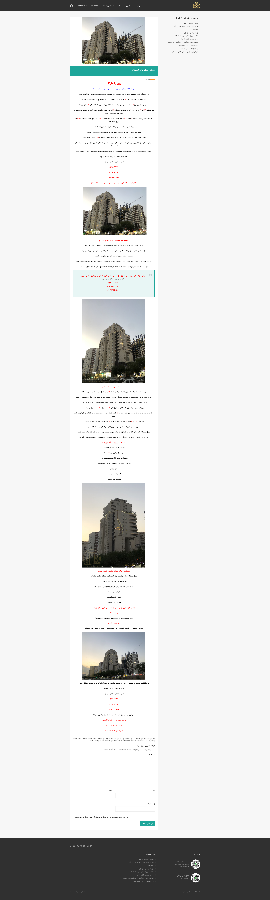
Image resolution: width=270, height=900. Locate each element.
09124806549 (184, 878)
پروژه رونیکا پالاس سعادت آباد (187, 45)
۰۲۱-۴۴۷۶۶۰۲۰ (114, 178)
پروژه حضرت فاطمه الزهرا (189, 39)
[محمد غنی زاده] (195, 868)
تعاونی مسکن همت (123, 740)
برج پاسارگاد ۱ (138, 739)
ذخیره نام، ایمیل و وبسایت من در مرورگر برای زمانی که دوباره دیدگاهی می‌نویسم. (102, 817)
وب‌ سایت (151, 804)
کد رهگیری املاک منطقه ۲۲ (114, 731)
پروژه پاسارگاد (150, 740)
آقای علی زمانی (183, 875)
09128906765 (95, 6)
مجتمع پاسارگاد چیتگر (96, 740)
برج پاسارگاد (148, 739)
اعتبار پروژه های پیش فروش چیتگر (186, 26)
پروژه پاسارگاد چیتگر (137, 740)
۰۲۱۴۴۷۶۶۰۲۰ (82, 6)
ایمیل (109, 790)
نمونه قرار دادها (108, 6)
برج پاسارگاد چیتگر (126, 739)
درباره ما (137, 6)
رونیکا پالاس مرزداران (191, 33)
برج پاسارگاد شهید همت (96, 739)
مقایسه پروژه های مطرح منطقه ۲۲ (186, 36)
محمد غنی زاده (183, 862)
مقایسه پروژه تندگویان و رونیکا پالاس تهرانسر (182, 42)
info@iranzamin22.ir (182, 865)
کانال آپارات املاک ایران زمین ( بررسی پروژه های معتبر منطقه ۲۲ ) (114, 183)
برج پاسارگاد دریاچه (112, 739)
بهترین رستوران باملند (191, 23)
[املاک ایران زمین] (196, 9)
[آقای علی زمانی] (195, 882)
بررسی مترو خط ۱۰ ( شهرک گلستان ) (113, 720)
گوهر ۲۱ (195, 30)
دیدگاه (152, 755)
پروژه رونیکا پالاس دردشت (189, 49)
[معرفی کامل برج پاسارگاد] (114, 40)
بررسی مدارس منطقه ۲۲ (113, 725)
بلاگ (118, 6)
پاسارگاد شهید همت (80, 739)
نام (153, 790)
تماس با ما (127, 6)
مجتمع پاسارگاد (110, 740)
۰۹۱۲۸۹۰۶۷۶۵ (113, 172)
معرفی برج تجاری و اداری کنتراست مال (185, 52)
